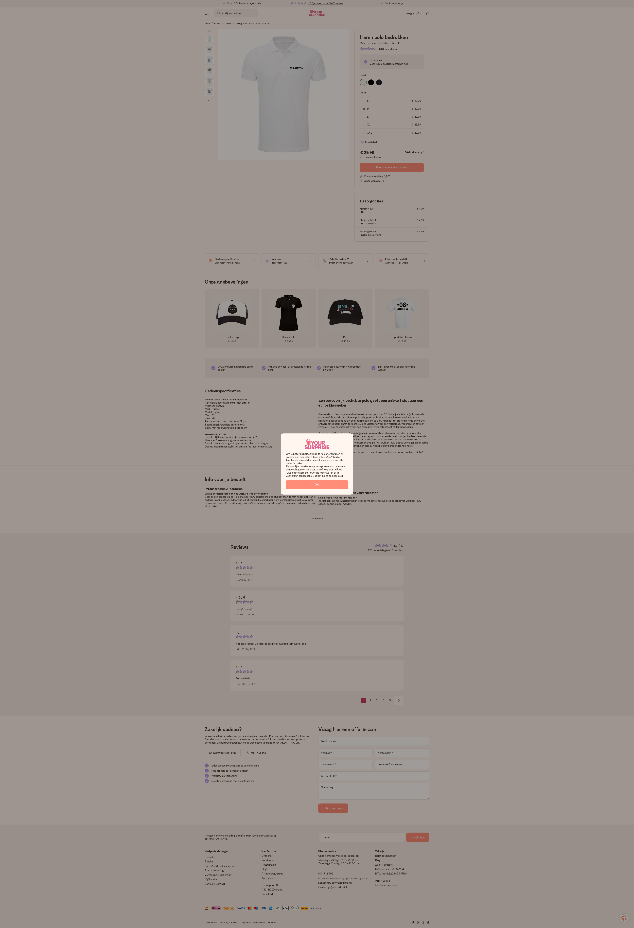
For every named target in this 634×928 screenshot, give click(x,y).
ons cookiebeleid (333, 475)
